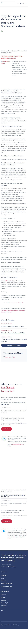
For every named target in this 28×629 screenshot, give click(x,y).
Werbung (3, 600)
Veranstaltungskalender (7, 586)
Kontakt (3, 597)
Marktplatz (3, 575)
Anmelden (7, 429)
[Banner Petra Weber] (9, 357)
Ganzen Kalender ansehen (14, 345)
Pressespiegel (4, 603)
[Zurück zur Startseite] (8, 3)
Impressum (4, 624)
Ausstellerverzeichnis (8, 280)
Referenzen (4, 605)
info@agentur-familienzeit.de (8, 566)
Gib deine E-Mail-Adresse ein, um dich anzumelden (13, 403)
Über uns (3, 594)
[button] (23, 3)
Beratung (3, 580)
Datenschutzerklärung (13, 624)
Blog (2, 578)
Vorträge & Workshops (6, 583)
